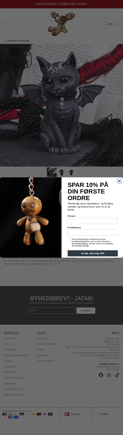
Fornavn (71, 216)
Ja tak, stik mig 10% (93, 253)
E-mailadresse (74, 228)
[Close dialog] (119, 181)
